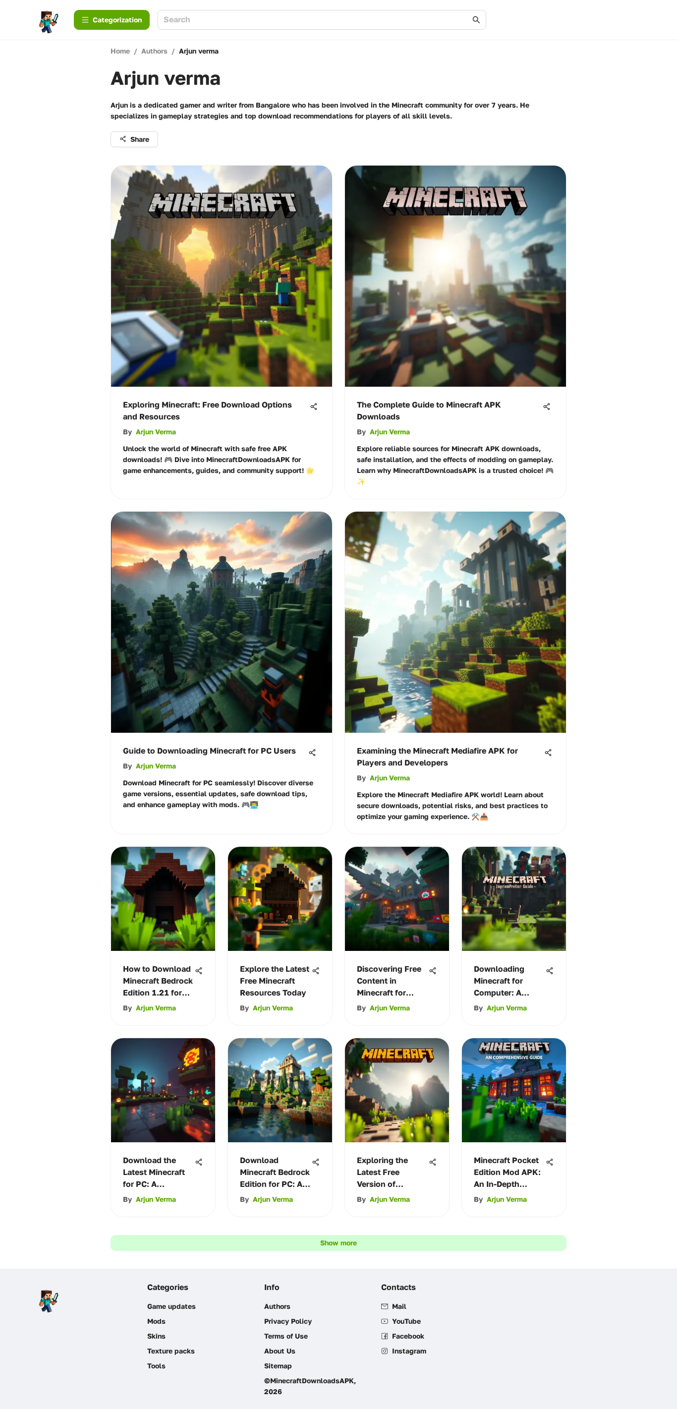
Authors (154, 51)
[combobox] (317, 20)
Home (120, 51)
